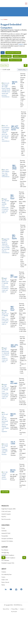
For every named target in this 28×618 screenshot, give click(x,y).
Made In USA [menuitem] (4, 579)
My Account (14, 611)
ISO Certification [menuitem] (5, 560)
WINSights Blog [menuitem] (5, 552)
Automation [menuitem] (4, 530)
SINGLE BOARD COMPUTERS (13, 52)
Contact (22, 609)
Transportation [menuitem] (4, 536)
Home (2, 19)
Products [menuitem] (5, 506)
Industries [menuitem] (5, 525)
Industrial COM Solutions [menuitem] (7, 541)
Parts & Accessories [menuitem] (6, 519)
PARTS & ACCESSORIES (15, 60)
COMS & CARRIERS (6, 56)
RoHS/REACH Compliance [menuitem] (7, 555)
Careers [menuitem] (3, 577)
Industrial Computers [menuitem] (6, 514)
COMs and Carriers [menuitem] (6, 511)
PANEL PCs (4, 60)
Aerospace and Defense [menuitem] (7, 538)
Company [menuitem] (3, 572)
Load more (5, 491)
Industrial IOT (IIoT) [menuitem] (5, 533)
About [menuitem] (3, 569)
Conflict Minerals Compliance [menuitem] (8, 557)
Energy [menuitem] (3, 528)
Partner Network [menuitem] (5, 582)
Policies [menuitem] (3, 585)
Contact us (20, 44)
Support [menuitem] (4, 547)
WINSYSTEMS (9, 2)
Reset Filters (4, 65)
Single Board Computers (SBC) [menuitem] (8, 509)
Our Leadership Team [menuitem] (6, 574)
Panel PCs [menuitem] (3, 516)
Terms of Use (6, 609)
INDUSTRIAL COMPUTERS (20, 56)
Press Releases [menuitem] (4, 550)
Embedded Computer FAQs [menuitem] (7, 563)
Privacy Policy (14, 609)
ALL (3, 52)
